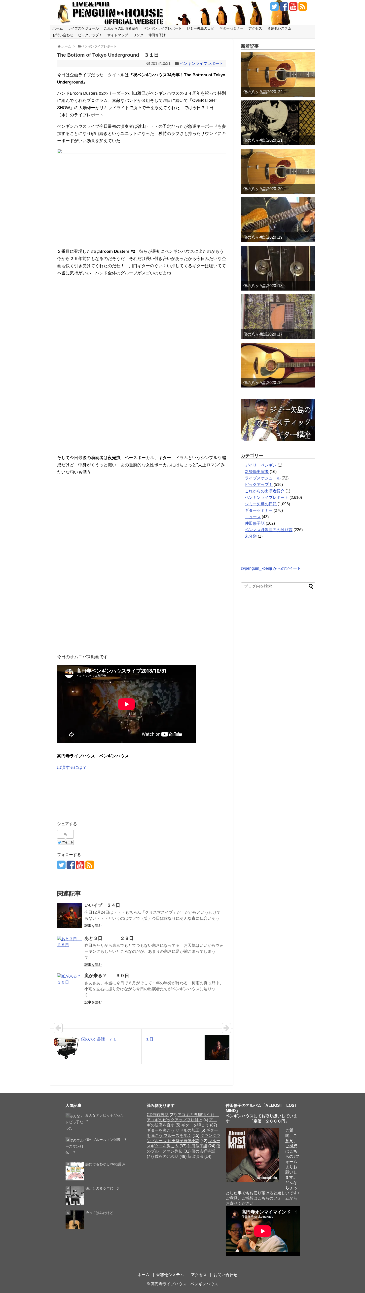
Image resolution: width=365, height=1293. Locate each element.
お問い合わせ (62, 35)
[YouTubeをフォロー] (293, 8)
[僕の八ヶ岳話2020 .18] (278, 268)
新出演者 (195, 1156)
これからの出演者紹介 (121, 28)
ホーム (57, 28)
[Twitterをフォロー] (274, 8)
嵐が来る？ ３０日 (106, 975)
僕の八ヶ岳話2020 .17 (263, 334)
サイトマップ (117, 35)
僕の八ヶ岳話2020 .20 (263, 189)
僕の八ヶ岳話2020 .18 (263, 286)
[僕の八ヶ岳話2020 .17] (278, 316)
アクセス (255, 28)
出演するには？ (72, 767)
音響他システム (279, 28)
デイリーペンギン (261, 465)
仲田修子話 (157, 35)
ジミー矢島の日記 (200, 28)
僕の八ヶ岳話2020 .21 (263, 140)
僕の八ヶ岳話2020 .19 (263, 237)
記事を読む (93, 926)
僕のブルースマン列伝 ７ (106, 1140)
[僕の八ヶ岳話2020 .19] (278, 219)
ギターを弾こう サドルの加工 (173, 1130)
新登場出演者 (257, 472)
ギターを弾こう (195, 1125)
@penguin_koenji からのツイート (271, 568)
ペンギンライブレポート (163, 28)
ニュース (253, 517)
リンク (138, 35)
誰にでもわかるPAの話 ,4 (105, 1164)
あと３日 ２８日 (109, 938)
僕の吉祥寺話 (203, 1151)
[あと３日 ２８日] (69, 948)
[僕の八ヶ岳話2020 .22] (278, 74)
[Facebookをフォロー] (284, 8)
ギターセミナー (231, 28)
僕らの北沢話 (167, 1156)
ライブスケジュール (83, 28)
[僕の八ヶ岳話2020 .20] (278, 171)
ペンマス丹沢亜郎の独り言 (268, 530)
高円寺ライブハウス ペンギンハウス (184, 1284)
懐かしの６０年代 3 (102, 1188)
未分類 (251, 536)
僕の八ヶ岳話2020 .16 (263, 383)
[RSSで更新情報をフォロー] (302, 8)
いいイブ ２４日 (102, 905)
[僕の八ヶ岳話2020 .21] (278, 122)
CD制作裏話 (158, 1115)
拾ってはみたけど (99, 1213)
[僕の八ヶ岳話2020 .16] (278, 365)
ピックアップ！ (90, 35)
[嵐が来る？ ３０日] (69, 985)
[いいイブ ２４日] (69, 915)
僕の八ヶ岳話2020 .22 (263, 92)
